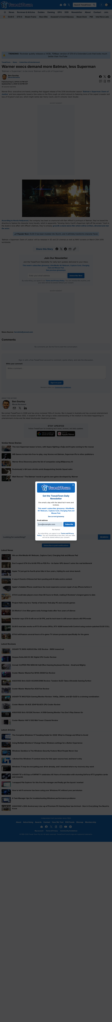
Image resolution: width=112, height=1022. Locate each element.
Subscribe (69, 524)
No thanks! (56, 529)
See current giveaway (56, 516)
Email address (42, 520)
